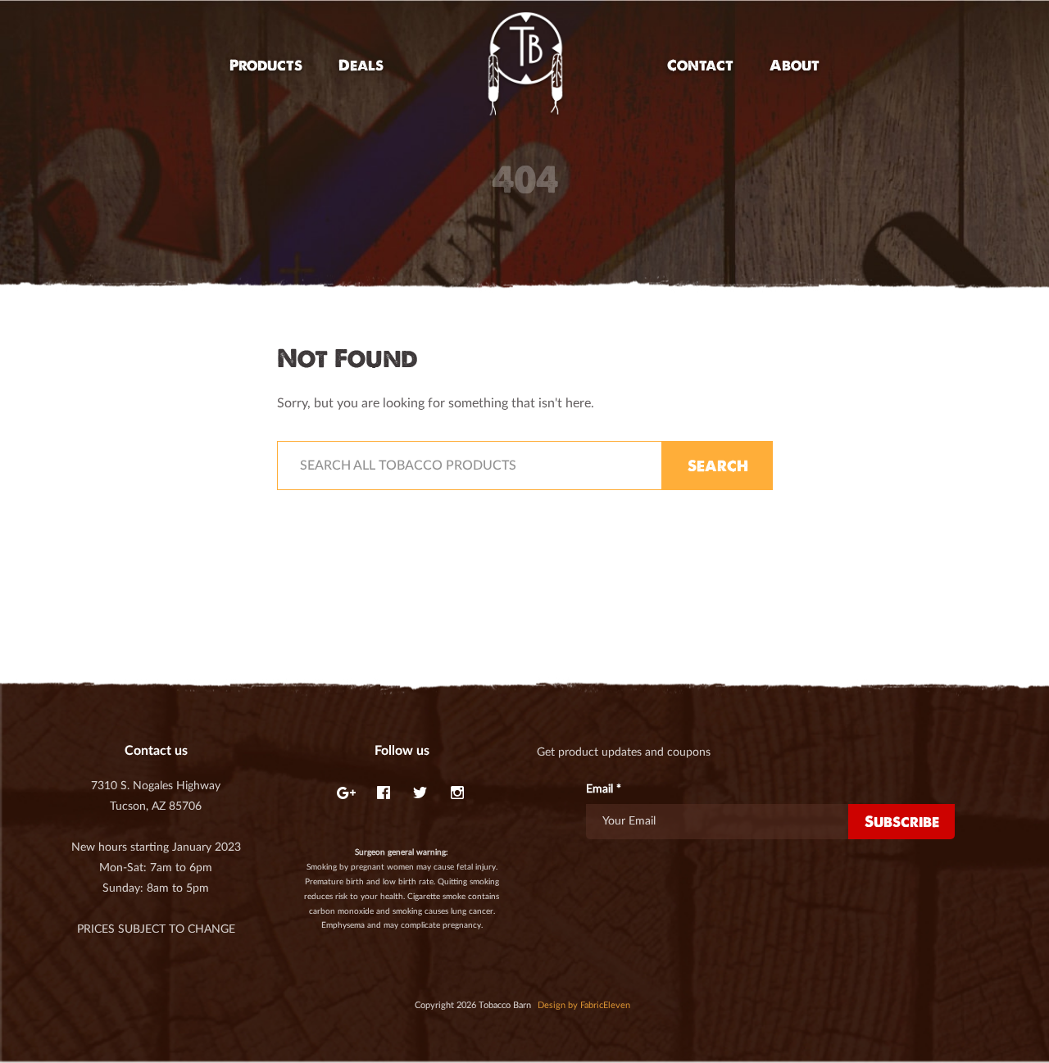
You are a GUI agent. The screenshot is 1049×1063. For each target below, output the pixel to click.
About (795, 65)
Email (603, 789)
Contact (700, 65)
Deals (361, 65)
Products (265, 65)
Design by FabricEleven (584, 1005)
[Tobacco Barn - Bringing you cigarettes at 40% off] (525, 65)
